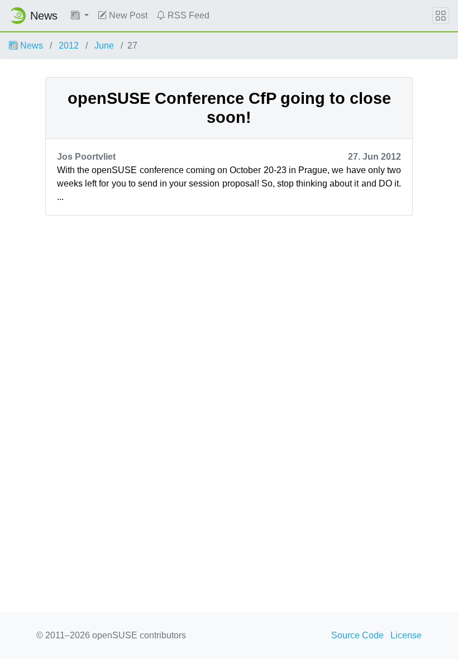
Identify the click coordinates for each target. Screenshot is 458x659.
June (104, 45)
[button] (79, 15)
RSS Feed (187, 15)
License (406, 635)
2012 (69, 45)
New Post (127, 15)
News (30, 45)
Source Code (357, 635)
